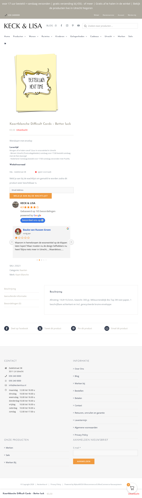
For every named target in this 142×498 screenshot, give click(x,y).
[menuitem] (8, 36)
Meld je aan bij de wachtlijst (31, 195)
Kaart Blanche (22, 274)
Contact (78, 405)
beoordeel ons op (31, 220)
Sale (8, 455)
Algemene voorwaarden (86, 427)
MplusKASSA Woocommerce (85, 484)
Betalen (78, 398)
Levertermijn (81, 420)
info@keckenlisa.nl (17, 385)
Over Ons (79, 368)
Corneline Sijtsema (33, 229)
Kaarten (23, 270)
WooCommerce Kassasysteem (110, 484)
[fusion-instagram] (67, 26)
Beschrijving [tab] (10, 288)
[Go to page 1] (39, 259)
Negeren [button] (88, 8)
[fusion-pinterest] (73, 26)
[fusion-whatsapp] (56, 26)
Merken (9, 447)
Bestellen (79, 390)
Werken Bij (11, 462)
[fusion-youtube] (78, 26)
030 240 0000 (15, 376)
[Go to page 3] (43, 259)
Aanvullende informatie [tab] (15, 296)
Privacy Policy (81, 434)
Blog (77, 376)
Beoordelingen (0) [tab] (12, 303)
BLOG (48, 26)
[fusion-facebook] (61, 26)
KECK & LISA (27, 203)
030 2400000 (14, 15)
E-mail (77, 447)
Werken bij (80, 383)
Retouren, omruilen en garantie (90, 412)
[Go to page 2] (41, 260)
